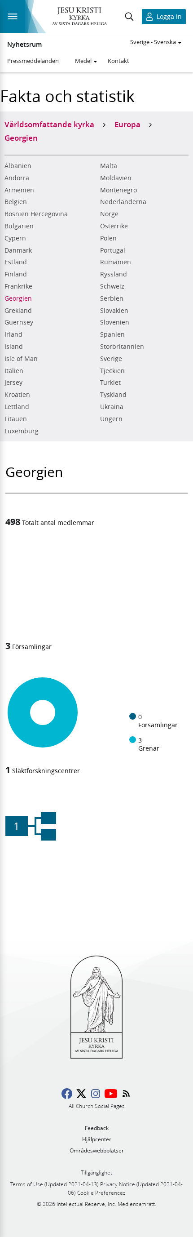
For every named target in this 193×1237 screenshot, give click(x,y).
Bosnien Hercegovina (36, 213)
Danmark (18, 250)
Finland (15, 274)
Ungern (111, 418)
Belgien (15, 201)
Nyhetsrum (24, 44)
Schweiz (112, 286)
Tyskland (113, 394)
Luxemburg (21, 431)
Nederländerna (123, 201)
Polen (108, 238)
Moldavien (116, 178)
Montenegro (118, 190)
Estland (15, 262)
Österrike (114, 226)
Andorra (16, 178)
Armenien (19, 190)
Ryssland (113, 274)
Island (13, 346)
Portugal (112, 250)
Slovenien (114, 322)
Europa (127, 124)
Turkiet (110, 382)
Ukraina (111, 406)
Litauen (15, 418)
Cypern (15, 238)
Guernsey (18, 322)
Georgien (18, 298)
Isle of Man (21, 358)
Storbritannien (122, 346)
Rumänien (115, 262)
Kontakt (118, 61)
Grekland (18, 310)
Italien (13, 370)
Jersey (13, 382)
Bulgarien (19, 226)
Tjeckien (112, 370)
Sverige (111, 358)
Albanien (17, 165)
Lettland (16, 406)
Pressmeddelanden (33, 61)
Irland (13, 334)
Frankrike (18, 286)
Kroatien (17, 394)
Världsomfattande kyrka (49, 124)
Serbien (111, 298)
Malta (108, 165)
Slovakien (114, 310)
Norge (109, 213)
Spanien (112, 334)
